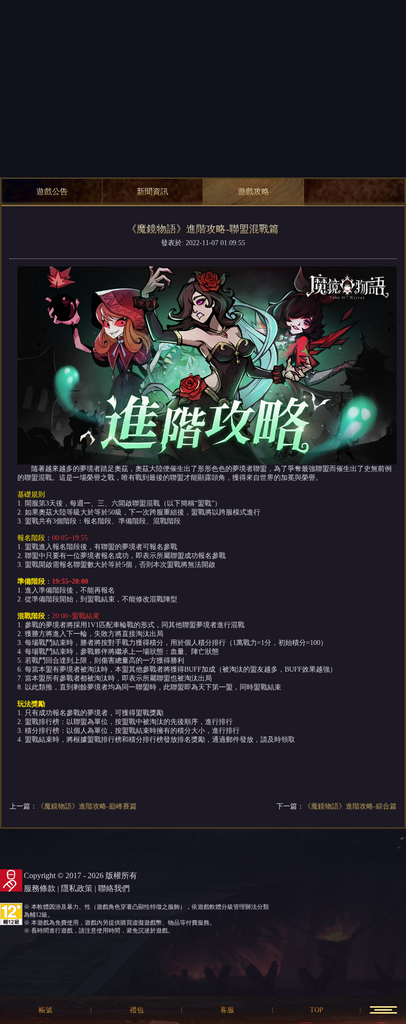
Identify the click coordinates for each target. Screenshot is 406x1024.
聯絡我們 (114, 888)
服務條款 (39, 888)
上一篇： (73, 806)
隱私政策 (77, 888)
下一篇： (336, 806)
